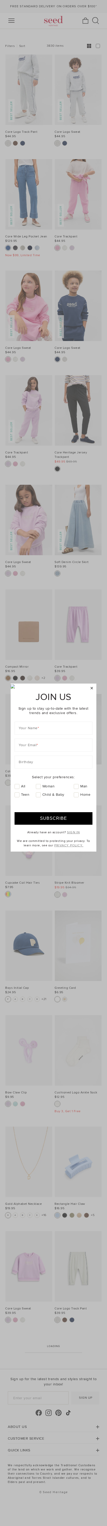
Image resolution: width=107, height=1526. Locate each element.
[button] (91, 688)
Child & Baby (53, 794)
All (23, 786)
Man (84, 786)
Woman (48, 786)
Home (85, 794)
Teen (25, 794)
